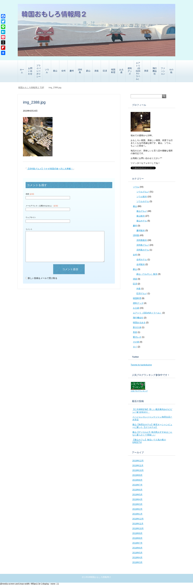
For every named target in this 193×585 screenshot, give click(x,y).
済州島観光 (141, 240)
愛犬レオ (137, 337)
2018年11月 (137, 524)
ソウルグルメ (142, 192)
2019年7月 (137, 485)
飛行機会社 (155, 71)
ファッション (163, 71)
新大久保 (137, 327)
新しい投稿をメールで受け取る (42, 278)
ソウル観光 (141, 196)
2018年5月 (137, 553)
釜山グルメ (141, 211)
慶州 (72, 71)
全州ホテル (141, 259)
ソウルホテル (142, 201)
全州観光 (140, 264)
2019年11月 (137, 465)
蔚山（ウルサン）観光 (146, 274)
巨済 (105, 71)
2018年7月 (137, 543)
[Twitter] (3, 21)
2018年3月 (137, 562)
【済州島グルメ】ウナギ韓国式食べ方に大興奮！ (50, 169)
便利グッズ (130, 71)
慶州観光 (140, 230)
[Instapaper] (3, 42)
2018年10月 (138, 528)
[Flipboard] (3, 47)
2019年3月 (137, 504)
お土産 (121, 70)
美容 (146, 71)
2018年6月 (137, 548)
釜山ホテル (141, 221)
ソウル (47, 70)
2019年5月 (137, 494)
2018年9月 (137, 533)
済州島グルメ (142, 245)
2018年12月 (138, 519)
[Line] (3, 26)
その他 (171, 70)
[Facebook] (3, 16)
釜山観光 (140, 216)
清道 (96, 71)
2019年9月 (137, 475)
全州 (63, 71)
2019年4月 (137, 499)
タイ (135, 347)
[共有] (3, 53)
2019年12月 (138, 461)
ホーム (22, 70)
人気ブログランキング (139, 391)
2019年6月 (137, 490)
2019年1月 (137, 514)
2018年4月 (137, 557)
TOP (31, 87)
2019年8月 (137, 480)
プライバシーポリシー (38, 71)
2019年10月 (138, 470)
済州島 (80, 70)
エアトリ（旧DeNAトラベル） (138, 71)
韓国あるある (139, 322)
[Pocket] (3, 37)
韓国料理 (113, 70)
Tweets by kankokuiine (141, 365)
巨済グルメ (141, 293)
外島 (138, 289)
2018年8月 (137, 538)
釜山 (55, 71)
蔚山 (88, 71)
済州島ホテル (142, 250)
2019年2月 (137, 509)
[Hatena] (3, 32)
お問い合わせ (30, 71)
